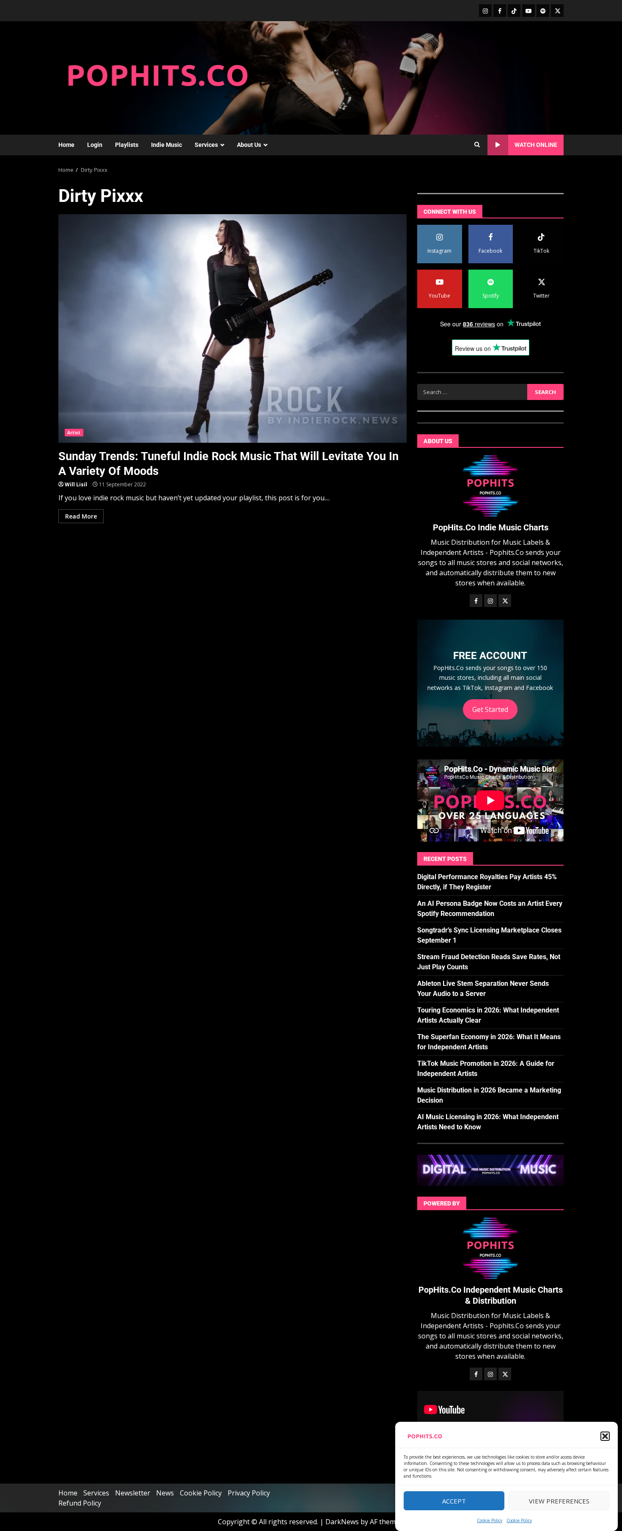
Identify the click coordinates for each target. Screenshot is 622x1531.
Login (94, 144)
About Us (249, 144)
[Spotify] (543, 10)
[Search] (477, 145)
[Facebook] (499, 10)
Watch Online (536, 144)
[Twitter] (557, 10)
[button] (605, 1436)
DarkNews (342, 1521)
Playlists (126, 144)
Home (66, 144)
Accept (454, 1501)
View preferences (559, 1501)
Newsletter (132, 1493)
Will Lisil (76, 484)
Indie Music (166, 144)
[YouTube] (528, 10)
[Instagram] (485, 10)
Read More (81, 516)
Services (206, 144)
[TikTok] (514, 10)
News (165, 1493)
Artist (74, 433)
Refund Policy (79, 1503)
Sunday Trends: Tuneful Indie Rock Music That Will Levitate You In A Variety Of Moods (232, 328)
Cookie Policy (489, 1520)
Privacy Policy (249, 1493)
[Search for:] (472, 392)
